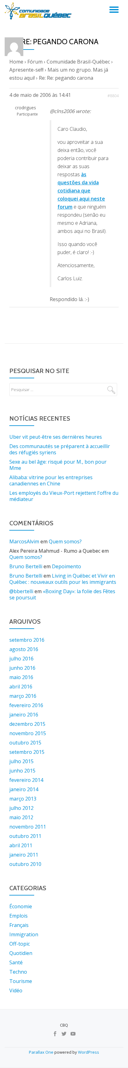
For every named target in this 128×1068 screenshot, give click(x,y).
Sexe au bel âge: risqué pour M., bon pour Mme (58, 464)
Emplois (18, 915)
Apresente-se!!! (26, 69)
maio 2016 (21, 677)
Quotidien (20, 953)
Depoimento (66, 566)
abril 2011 (20, 845)
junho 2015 (22, 770)
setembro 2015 (26, 752)
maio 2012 (21, 817)
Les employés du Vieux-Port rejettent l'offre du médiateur (63, 496)
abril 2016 (20, 686)
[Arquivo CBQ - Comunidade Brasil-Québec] (39, 11)
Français (19, 925)
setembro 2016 (26, 639)
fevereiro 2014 (26, 780)
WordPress (88, 1052)
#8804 (113, 95)
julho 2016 (21, 658)
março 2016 (22, 695)
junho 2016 (22, 667)
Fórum (35, 61)
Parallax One (41, 1052)
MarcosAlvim (24, 541)
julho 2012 (21, 808)
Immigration (23, 934)
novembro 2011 (27, 826)
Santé (16, 962)
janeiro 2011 (23, 854)
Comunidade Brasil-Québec (78, 61)
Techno (18, 971)
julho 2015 (21, 761)
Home (16, 61)
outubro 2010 (25, 864)
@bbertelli (21, 591)
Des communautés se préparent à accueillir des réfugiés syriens (59, 449)
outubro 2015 (25, 742)
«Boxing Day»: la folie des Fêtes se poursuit (62, 594)
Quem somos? (65, 541)
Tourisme (20, 981)
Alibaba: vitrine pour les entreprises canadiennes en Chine (51, 480)
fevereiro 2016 (26, 705)
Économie (20, 906)
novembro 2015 (27, 733)
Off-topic (19, 943)
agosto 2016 (23, 649)
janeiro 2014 (23, 789)
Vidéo (15, 990)
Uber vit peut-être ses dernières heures (55, 436)
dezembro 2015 (27, 724)
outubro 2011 (25, 836)
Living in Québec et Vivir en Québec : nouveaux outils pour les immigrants (62, 578)
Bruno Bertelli (25, 566)
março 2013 (22, 798)
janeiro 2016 (23, 714)
